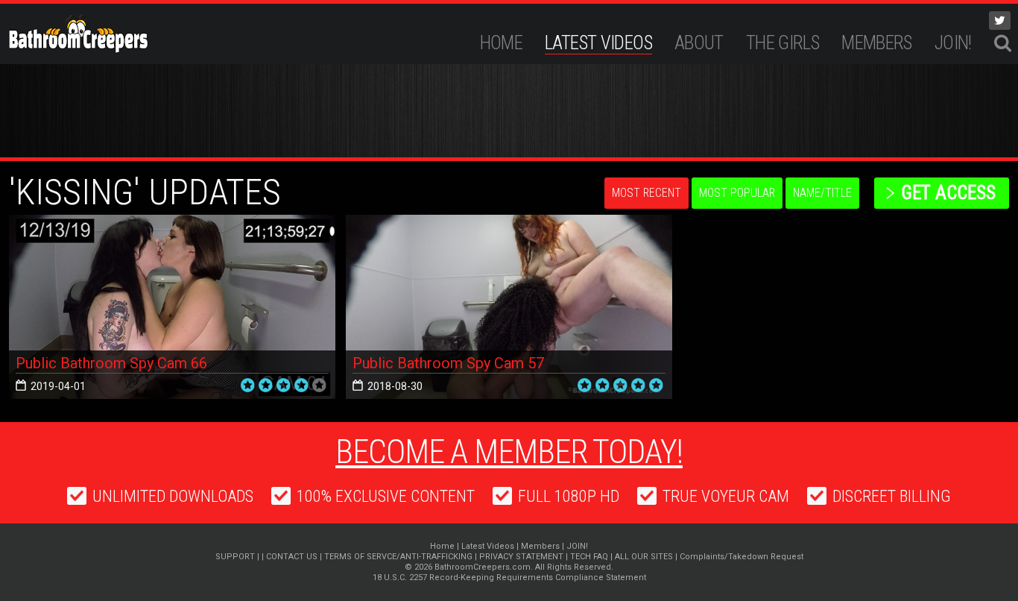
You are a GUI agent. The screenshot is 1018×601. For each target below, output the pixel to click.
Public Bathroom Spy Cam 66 (111, 363)
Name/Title (822, 193)
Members (876, 43)
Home (501, 43)
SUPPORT (235, 556)
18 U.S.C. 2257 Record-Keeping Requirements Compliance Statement (509, 577)
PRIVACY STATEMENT (521, 556)
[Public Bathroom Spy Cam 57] (509, 307)
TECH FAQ (589, 556)
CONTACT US (291, 556)
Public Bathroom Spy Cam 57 (448, 363)
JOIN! (953, 43)
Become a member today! (509, 451)
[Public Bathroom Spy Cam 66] (172, 307)
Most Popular (737, 193)
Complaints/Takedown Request (741, 556)
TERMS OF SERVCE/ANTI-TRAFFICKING (398, 556)
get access (948, 193)
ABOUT (699, 43)
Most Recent (646, 193)
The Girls (782, 43)
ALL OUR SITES (644, 556)
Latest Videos (598, 43)
